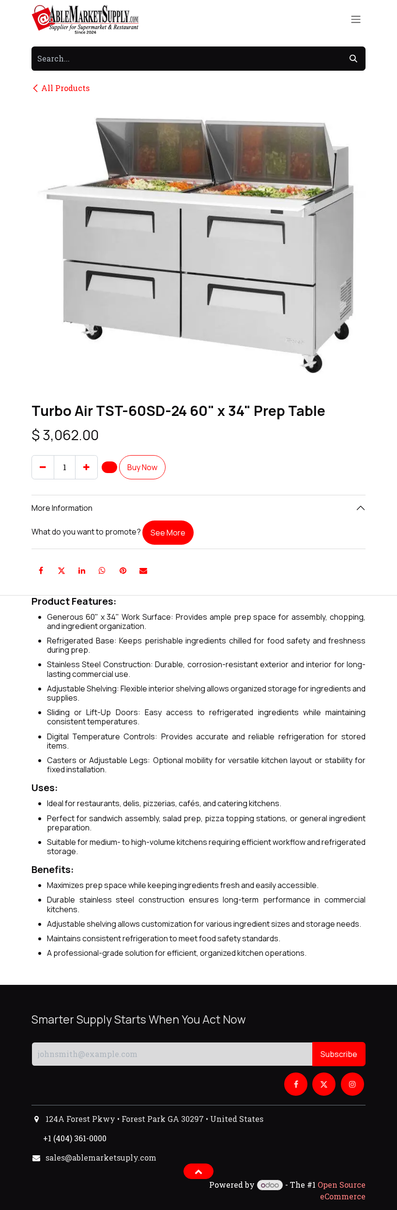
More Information (61, 508)
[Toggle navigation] (356, 20)
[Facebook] (40, 570)
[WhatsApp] (102, 570)
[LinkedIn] (82, 570)
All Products (65, 88)
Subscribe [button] (339, 1054)
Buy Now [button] (142, 467)
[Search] (353, 58)
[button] (109, 467)
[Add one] (86, 467)
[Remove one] (42, 467)
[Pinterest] (123, 570)
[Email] (143, 570)
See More (168, 532)
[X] (61, 570)
